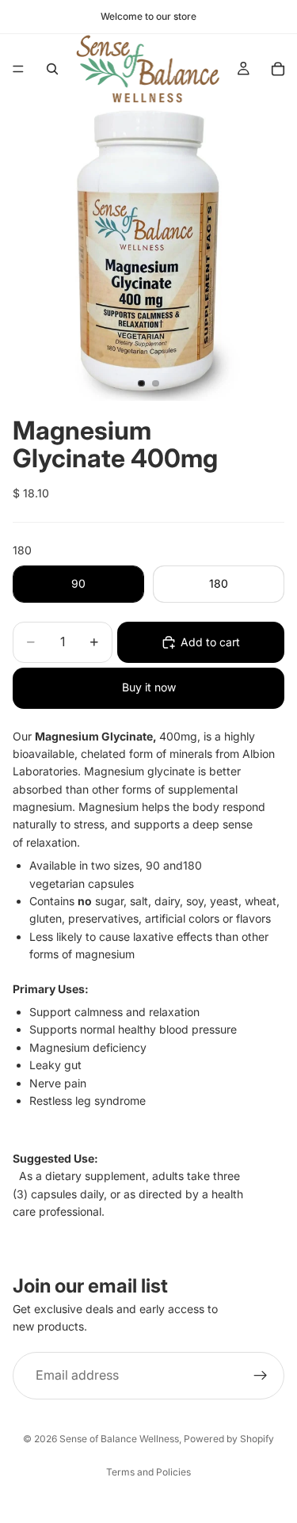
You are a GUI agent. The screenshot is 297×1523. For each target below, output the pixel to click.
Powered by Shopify (229, 1439)
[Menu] (18, 69)
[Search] (52, 68)
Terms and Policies (148, 1472)
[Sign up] (260, 1375)
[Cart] (278, 68)
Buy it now (149, 687)
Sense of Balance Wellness (119, 1439)
